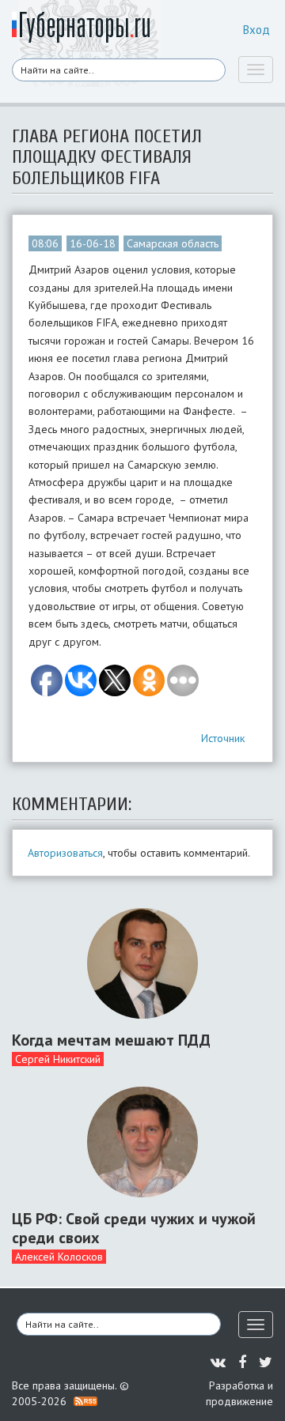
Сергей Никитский (58, 1059)
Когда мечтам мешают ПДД (111, 1040)
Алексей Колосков (59, 1257)
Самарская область (172, 243)
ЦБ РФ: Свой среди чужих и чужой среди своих (134, 1228)
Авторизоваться (65, 853)
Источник (223, 738)
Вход (256, 29)
